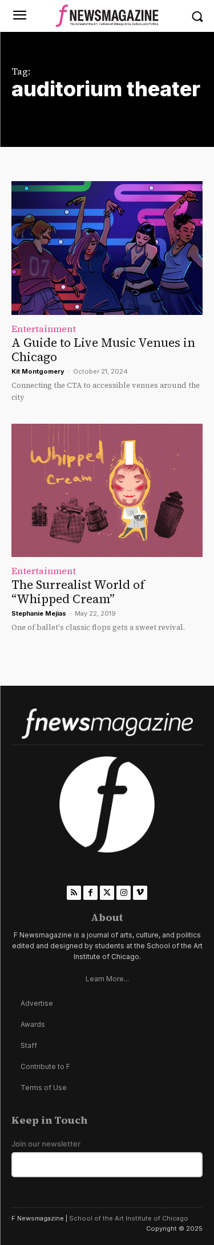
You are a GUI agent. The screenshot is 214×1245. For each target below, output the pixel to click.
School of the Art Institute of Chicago (128, 1218)
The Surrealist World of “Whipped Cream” (77, 591)
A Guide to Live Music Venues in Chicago (103, 349)
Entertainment (43, 328)
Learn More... (107, 978)
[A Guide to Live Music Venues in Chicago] (107, 248)
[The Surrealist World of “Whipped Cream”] (107, 491)
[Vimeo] (140, 893)
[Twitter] (107, 893)
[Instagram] (123, 893)
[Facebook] (90, 893)
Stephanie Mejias (38, 613)
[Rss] (74, 893)
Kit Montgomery (37, 371)
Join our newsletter (45, 1144)
